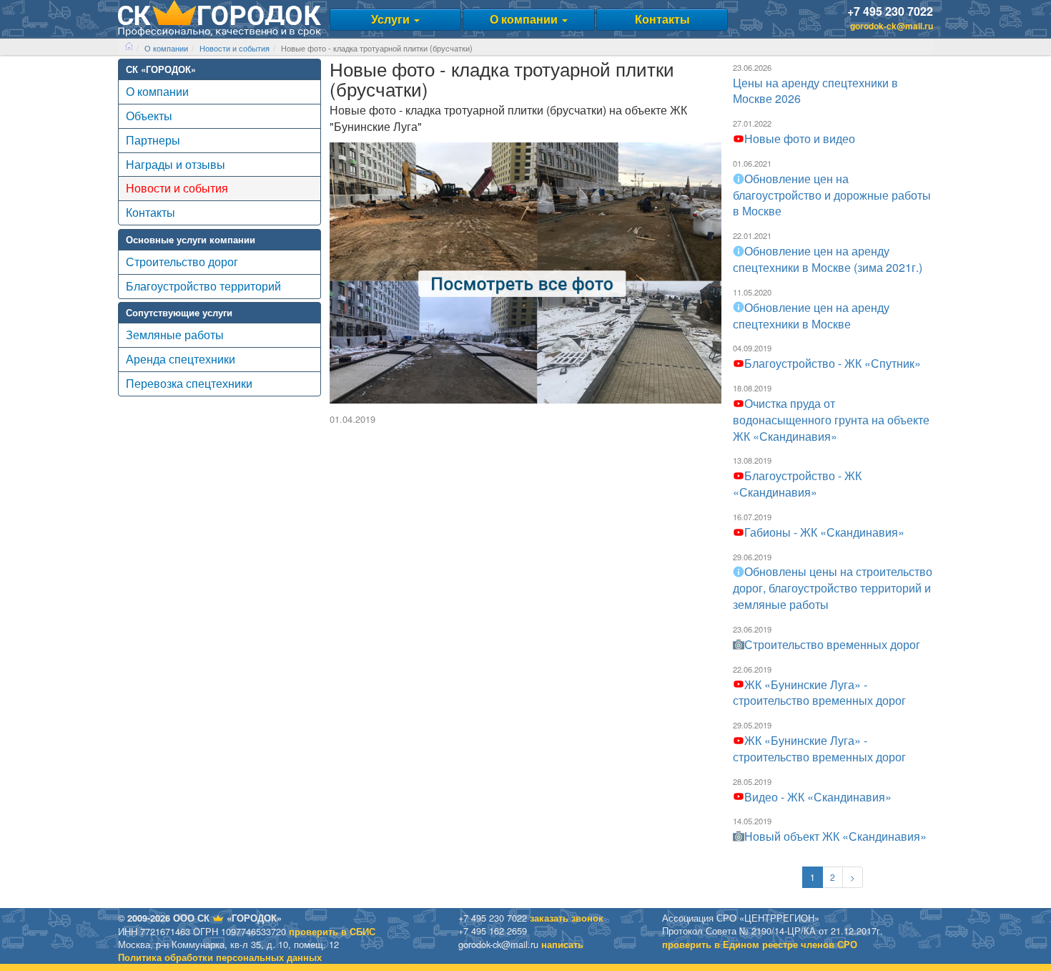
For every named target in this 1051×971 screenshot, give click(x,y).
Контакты (662, 19)
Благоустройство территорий (203, 286)
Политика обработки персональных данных (220, 957)
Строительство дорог (182, 261)
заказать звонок (566, 918)
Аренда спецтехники (180, 359)
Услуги (392, 19)
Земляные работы (175, 334)
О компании (525, 19)
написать (562, 944)
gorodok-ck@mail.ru (891, 25)
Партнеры (153, 140)
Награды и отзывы (175, 164)
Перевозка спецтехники (189, 383)
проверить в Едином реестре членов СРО (759, 944)
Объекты (149, 115)
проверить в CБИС (332, 931)
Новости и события (234, 48)
